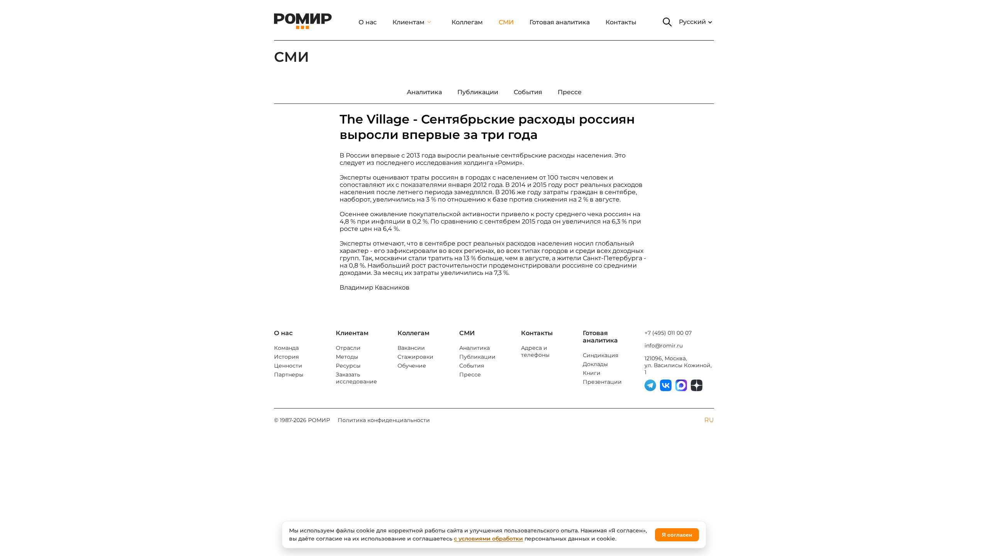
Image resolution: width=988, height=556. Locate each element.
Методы (347, 356)
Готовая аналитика (560, 22)
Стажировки (415, 356)
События (471, 365)
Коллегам (467, 22)
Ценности (288, 365)
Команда (286, 347)
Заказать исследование (356, 378)
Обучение (412, 365)
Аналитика (474, 347)
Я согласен (677, 535)
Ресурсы (348, 365)
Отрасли (348, 347)
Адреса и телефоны (535, 351)
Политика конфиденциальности (384, 420)
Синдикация (600, 355)
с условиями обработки (488, 538)
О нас (368, 22)
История (286, 356)
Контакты (621, 22)
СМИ (506, 22)
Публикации (477, 356)
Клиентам (408, 22)
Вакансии (411, 347)
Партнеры (288, 374)
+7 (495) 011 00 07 (668, 332)
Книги (592, 373)
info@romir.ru (664, 345)
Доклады (595, 364)
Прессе (470, 374)
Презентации (602, 381)
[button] (667, 22)
